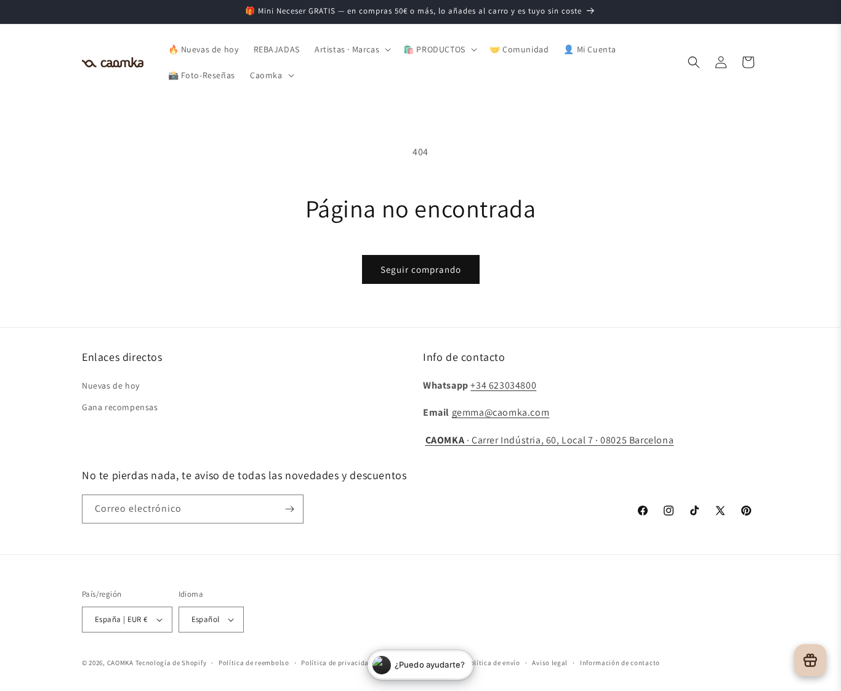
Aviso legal (550, 662)
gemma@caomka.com (501, 412)
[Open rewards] (810, 660)
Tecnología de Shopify (171, 662)
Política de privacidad (336, 662)
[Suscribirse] (289, 509)
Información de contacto (620, 662)
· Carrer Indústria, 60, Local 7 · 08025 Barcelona (549, 440)
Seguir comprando (420, 269)
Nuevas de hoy (111, 385)
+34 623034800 (503, 385)
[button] (351, 49)
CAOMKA (120, 662)
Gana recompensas (120, 407)
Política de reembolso (254, 662)
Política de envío (493, 662)
